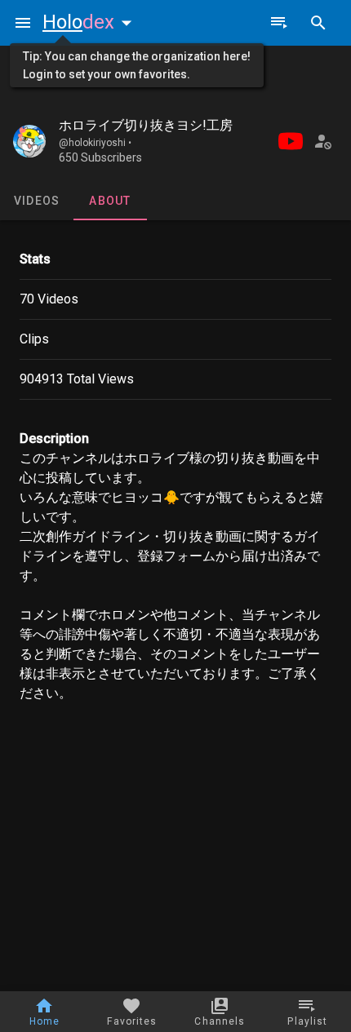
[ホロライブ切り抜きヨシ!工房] (29, 141)
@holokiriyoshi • (95, 142)
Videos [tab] (37, 200)
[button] (90, 22)
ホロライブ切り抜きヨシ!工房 (146, 125)
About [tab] (110, 200)
